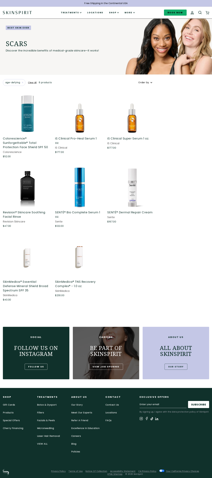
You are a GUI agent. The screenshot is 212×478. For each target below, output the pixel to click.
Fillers (40, 412)
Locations (95, 12)
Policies (75, 451)
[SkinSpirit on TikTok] (152, 419)
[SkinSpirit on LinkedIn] (156, 419)
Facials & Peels (46, 420)
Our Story (176, 366)
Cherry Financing (13, 428)
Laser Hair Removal (48, 436)
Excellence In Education (85, 428)
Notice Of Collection (96, 471)
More (128, 12)
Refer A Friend (79, 420)
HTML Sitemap (114, 474)
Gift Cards (9, 404)
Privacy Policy (58, 471)
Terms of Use (76, 471)
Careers (76, 436)
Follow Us (36, 366)
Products (8, 412)
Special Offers (11, 420)
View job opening (106, 366)
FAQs (108, 420)
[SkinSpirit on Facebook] (146, 419)
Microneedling (45, 428)
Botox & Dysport (47, 404)
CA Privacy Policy (147, 471)
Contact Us (112, 404)
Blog (73, 443)
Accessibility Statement (123, 471)
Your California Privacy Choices (182, 471)
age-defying (12, 82)
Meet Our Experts (81, 412)
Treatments (70, 12)
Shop (112, 12)
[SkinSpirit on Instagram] (141, 419)
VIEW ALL (42, 443)
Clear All (32, 82)
